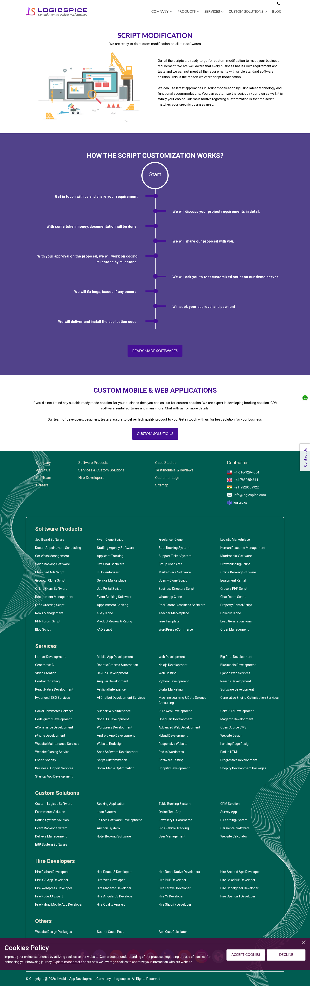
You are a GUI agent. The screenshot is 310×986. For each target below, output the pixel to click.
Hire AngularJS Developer (115, 896)
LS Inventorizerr (108, 572)
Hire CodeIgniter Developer (239, 888)
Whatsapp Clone (170, 597)
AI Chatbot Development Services (121, 697)
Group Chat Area (170, 564)
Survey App (228, 812)
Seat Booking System (174, 548)
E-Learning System (234, 820)
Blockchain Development (238, 665)
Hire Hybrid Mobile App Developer (59, 904)
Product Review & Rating (114, 621)
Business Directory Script (176, 588)
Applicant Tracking (110, 556)
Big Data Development (236, 657)
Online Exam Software (51, 588)
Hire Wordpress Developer (53, 888)
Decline (286, 954)
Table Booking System (175, 803)
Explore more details (67, 962)
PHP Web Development (175, 711)
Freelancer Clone (171, 539)
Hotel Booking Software (114, 836)
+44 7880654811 (246, 480)
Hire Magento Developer (114, 888)
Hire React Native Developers (179, 872)
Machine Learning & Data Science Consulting (182, 700)
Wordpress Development (114, 727)
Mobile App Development (115, 657)
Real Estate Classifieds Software (182, 605)
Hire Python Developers (52, 872)
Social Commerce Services (54, 711)
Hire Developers (91, 478)
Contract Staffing (47, 681)
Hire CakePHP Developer (237, 880)
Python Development (174, 681)
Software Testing (171, 760)
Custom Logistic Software (53, 803)
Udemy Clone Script (173, 580)
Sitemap (161, 485)
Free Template (169, 621)
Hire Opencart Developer (237, 896)
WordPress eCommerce (176, 629)
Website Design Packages (53, 932)
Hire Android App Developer (240, 872)
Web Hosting (168, 673)
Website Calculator (233, 836)
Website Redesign (110, 744)
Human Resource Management (242, 548)
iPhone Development (50, 735)
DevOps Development (112, 673)
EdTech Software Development (119, 820)
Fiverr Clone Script (110, 539)
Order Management (234, 629)
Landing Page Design (235, 744)
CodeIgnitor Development (53, 719)
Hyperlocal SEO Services (52, 697)
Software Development (237, 689)
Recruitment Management (54, 597)
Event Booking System (51, 828)
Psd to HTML (229, 752)
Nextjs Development (173, 665)
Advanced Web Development (179, 727)
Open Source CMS (233, 727)
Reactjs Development (235, 681)
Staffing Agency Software (115, 548)
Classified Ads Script (49, 572)
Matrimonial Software (236, 556)
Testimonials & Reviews (174, 470)
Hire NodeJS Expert (49, 896)
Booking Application (111, 803)
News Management (49, 613)
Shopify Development (174, 768)
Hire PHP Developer (172, 880)
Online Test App (170, 812)
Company (43, 463)
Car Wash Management (52, 556)
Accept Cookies (245, 954)
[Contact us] (278, 3)
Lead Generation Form (236, 621)
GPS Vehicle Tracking (174, 828)
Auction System (108, 828)
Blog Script (43, 629)
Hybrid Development (173, 735)
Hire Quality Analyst (111, 904)
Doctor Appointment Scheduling (58, 548)
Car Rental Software (235, 828)
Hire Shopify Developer (175, 904)
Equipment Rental (233, 580)
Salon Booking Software (52, 564)
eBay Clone (105, 613)
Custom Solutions (155, 434)
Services (46, 646)
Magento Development (236, 719)
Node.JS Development (113, 719)
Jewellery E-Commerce (175, 820)
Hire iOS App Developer (51, 880)
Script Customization (112, 760)
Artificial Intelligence (111, 689)
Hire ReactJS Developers (114, 872)
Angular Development (112, 681)
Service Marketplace (111, 580)
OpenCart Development (175, 719)
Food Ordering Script (49, 605)
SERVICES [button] (212, 11)
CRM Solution (230, 803)
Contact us (237, 462)
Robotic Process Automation (117, 665)
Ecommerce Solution (50, 812)
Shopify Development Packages (243, 768)
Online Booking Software (238, 572)
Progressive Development (238, 760)
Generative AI (44, 665)
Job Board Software (49, 539)
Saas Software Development (117, 752)
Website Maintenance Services (57, 744)
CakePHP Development (237, 711)
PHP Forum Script (47, 621)
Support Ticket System (175, 556)
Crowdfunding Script (235, 564)
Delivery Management (51, 836)
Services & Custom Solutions (101, 470)
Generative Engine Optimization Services (249, 697)
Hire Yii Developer (171, 896)
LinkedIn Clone (230, 613)
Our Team (43, 478)
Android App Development (116, 735)
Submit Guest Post (110, 932)
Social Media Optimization (115, 768)
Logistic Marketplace (235, 539)
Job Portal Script (109, 588)
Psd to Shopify (45, 760)
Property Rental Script (236, 605)
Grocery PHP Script (233, 588)
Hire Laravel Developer (175, 888)
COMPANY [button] (160, 11)
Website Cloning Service (52, 752)
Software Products (93, 463)
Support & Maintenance (114, 711)
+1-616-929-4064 (246, 472)
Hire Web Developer (111, 880)
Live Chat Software (110, 564)
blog (276, 11)
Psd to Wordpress (171, 752)
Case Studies (166, 463)
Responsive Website (173, 744)
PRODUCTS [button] (186, 11)
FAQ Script (104, 629)
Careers (42, 485)
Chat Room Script (233, 597)
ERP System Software (51, 844)
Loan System (106, 812)
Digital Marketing (171, 689)
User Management (172, 836)
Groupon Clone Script (50, 580)
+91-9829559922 (246, 487)
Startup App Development (54, 776)
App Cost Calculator (173, 932)
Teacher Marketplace (174, 613)
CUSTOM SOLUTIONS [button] (246, 11)
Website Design (231, 735)
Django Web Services (235, 673)
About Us (43, 470)
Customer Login (167, 478)
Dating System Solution (52, 820)
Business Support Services (54, 768)
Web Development (172, 657)
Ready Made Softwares (155, 351)
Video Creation (45, 673)
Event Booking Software (114, 597)
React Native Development (54, 689)
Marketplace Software (175, 572)
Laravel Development (50, 657)
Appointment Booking (112, 605)
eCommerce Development (54, 727)
